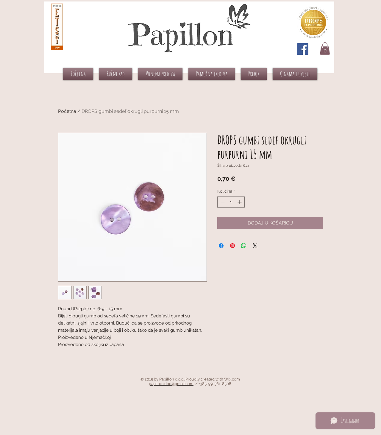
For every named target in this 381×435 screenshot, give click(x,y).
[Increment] (240, 202)
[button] (325, 48)
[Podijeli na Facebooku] (221, 245)
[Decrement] (222, 202)
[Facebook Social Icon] (302, 49)
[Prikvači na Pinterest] (232, 245)
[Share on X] (255, 245)
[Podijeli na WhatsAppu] (243, 245)
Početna (67, 111)
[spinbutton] (231, 202)
